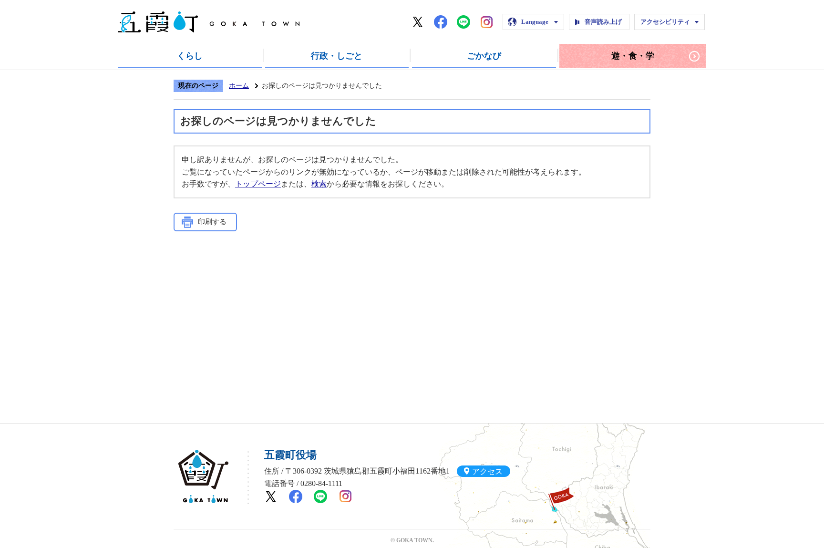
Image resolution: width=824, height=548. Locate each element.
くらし (190, 56)
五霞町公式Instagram (486, 22)
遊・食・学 (632, 56)
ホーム (239, 85)
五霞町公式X (417, 22)
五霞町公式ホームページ (208, 21)
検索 (319, 184)
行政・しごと (336, 56)
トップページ (258, 184)
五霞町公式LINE (463, 22)
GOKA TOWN (203, 476)
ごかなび (484, 56)
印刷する (212, 222)
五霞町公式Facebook (440, 22)
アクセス (487, 471)
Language (534, 21)
